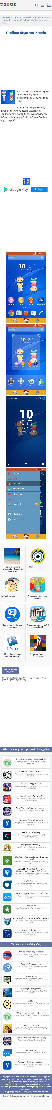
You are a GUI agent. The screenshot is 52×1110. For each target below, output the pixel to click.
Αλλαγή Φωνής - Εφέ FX (31, 784)
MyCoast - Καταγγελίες (31, 930)
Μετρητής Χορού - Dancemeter (38, 655)
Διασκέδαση (30, 17)
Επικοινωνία (31, 1050)
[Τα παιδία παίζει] (12, 593)
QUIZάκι (31, 1001)
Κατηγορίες (27, 1092)
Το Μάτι (29, 567)
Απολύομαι (31, 906)
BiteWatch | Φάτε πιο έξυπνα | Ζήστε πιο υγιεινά (31, 858)
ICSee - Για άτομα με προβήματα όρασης (12, 655)
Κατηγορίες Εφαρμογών (31, 989)
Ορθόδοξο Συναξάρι (31, 1025)
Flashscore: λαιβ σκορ (31, 832)
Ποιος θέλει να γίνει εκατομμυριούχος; (31, 808)
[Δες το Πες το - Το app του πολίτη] (12, 622)
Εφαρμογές (8, 1092)
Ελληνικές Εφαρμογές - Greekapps (33, 1077)
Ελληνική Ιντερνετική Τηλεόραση (31, 952)
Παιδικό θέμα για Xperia (26, 33)
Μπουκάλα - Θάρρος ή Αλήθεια (37, 597)
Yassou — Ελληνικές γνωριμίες (31, 820)
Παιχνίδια (17, 1092)
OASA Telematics (31, 881)
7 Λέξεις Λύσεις (31, 976)
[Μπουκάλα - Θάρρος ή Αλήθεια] (38, 593)
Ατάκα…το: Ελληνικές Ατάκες (31, 771)
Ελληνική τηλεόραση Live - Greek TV (31, 759)
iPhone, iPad (35, 1082)
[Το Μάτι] (38, 564)
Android (7, 20)
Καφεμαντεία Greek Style (31, 845)
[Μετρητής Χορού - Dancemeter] (38, 651)
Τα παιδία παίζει (8, 596)
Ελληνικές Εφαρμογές (12, 17)
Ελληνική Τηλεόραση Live (31, 964)
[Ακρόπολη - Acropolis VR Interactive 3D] (38, 622)
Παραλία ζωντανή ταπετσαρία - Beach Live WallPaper (12, 569)
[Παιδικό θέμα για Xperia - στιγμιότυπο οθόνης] (26, 287)
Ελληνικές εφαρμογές (30, 1084)
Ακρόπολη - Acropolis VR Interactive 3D (38, 626)
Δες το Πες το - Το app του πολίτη (12, 626)
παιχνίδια (45, 1084)
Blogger (29, 1079)
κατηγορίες (33, 1087)
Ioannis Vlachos (21, 20)
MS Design (47, 1079)
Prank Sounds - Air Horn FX (31, 796)
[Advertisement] (26, 64)
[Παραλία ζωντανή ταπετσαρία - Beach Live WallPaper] (12, 564)
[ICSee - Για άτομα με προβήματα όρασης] (12, 651)
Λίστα (35, 1092)
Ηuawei (43, 1082)
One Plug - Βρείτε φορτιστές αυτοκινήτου (31, 893)
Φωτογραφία (44, 17)
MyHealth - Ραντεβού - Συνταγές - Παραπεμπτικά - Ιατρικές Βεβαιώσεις (31, 870)
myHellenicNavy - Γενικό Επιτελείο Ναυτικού (31, 918)
